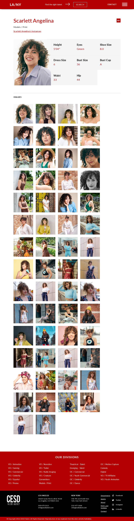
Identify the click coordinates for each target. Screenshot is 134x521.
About (103, 502)
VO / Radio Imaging (47, 471)
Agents (103, 499)
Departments (105, 495)
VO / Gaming (13, 468)
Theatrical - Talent (77, 464)
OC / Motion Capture (110, 464)
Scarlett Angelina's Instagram (27, 31)
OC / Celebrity (76, 479)
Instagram (119, 505)
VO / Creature (45, 475)
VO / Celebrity (14, 475)
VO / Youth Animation (110, 479)
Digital (103, 471)
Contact (112, 4)
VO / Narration (45, 464)
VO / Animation (14, 464)
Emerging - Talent (77, 468)
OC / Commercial (77, 471)
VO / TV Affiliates (108, 475)
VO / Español (13, 479)
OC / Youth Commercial (80, 475)
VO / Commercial (15, 471)
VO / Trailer (44, 468)
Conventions (44, 479)
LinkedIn (119, 509)
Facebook (119, 496)
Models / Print (45, 483)
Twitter (118, 500)
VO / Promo (13, 483)
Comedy (104, 468)
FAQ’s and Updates (104, 507)
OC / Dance (75, 483)
